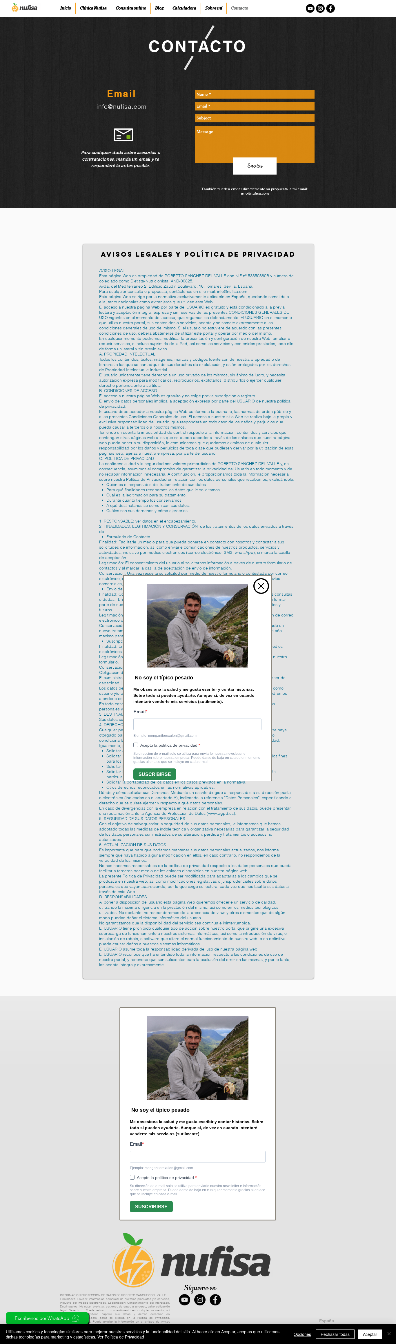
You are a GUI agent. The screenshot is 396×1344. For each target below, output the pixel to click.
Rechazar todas (335, 1334)
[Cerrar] (389, 1334)
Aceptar (370, 1334)
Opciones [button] (302, 1334)
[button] (261, 586)
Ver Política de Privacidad (120, 1337)
